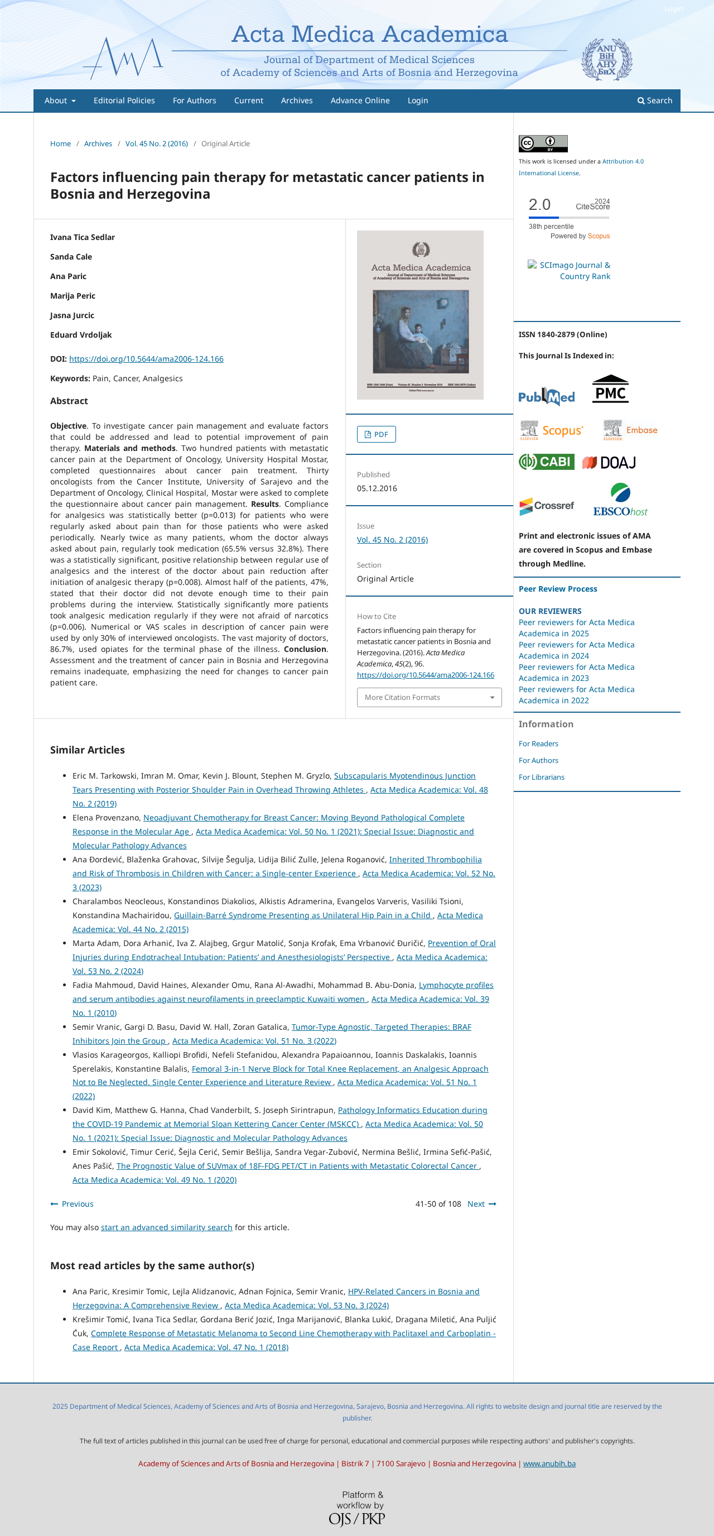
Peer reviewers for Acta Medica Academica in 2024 (577, 650)
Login (418, 100)
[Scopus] (552, 438)
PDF (380, 434)
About (57, 100)
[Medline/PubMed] (547, 404)
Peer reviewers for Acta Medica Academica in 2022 (577, 694)
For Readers (538, 743)
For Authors (194, 100)
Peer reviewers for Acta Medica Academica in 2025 (577, 628)
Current (248, 100)
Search (659, 100)
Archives (297, 100)
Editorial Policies (124, 100)
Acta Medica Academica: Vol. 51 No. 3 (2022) (254, 1040)
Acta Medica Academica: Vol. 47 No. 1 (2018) (206, 1347)
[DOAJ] (609, 467)
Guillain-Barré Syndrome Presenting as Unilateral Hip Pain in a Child (303, 915)
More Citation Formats (402, 697)
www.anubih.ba (549, 1463)
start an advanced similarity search (167, 1227)
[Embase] (630, 438)
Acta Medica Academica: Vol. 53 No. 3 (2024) (307, 1305)
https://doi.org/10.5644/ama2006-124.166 (146, 358)
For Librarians (542, 777)
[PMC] (610, 404)
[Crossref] (547, 513)
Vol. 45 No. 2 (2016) (157, 143)
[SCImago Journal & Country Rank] (569, 276)
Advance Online (360, 100)
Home (60, 143)
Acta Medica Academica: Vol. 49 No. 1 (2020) (155, 1179)
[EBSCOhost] (620, 513)
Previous (78, 1203)
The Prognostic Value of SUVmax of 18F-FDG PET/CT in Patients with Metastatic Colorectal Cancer (298, 1165)
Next (476, 1203)
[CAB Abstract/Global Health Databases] (547, 467)
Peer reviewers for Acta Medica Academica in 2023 (577, 672)
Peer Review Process (558, 588)
